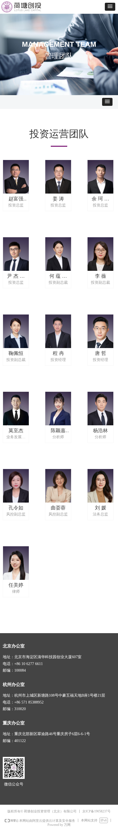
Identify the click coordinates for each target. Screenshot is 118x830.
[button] (110, 7)
